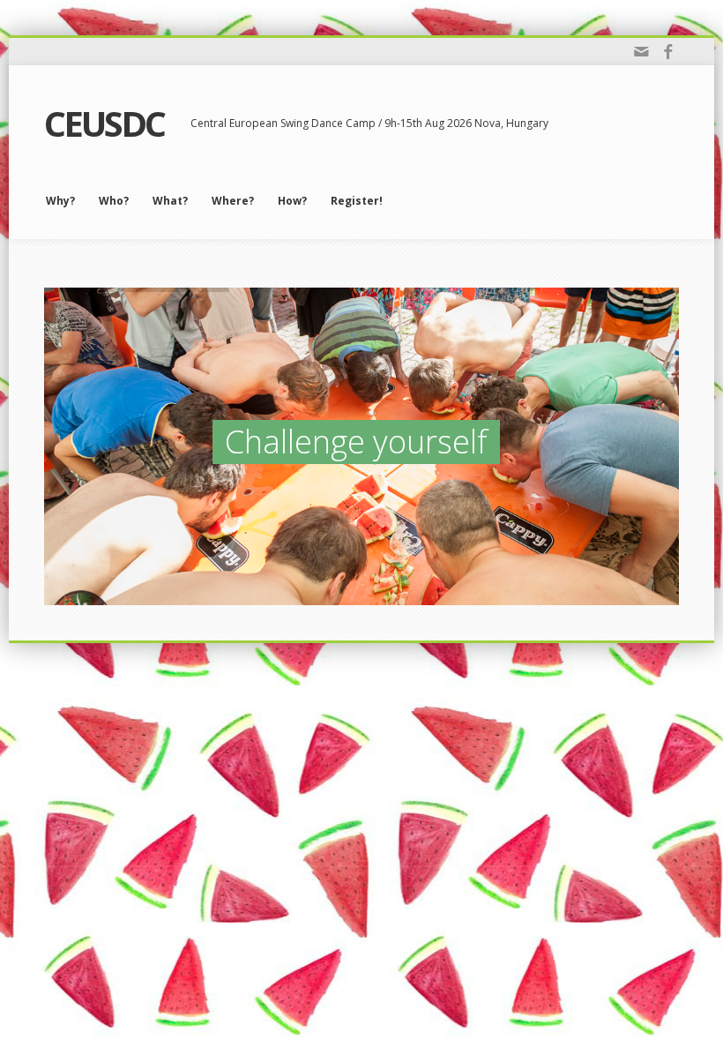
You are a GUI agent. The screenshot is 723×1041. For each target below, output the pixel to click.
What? (170, 200)
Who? (114, 200)
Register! (357, 200)
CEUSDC (104, 123)
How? (292, 200)
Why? (60, 200)
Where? (233, 200)
